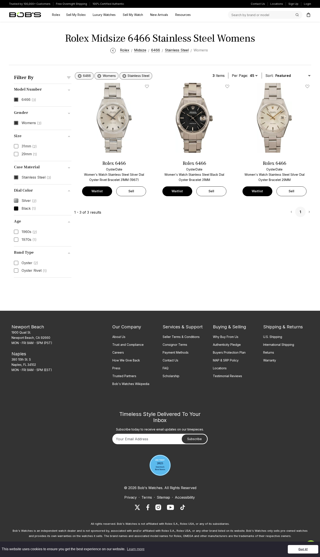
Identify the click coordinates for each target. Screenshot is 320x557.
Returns (268, 352)
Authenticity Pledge (227, 344)
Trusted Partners (124, 376)
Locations (276, 3)
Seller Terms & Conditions (181, 337)
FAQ (165, 368)
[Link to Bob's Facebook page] (147, 507)
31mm (29, 146)
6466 (29, 99)
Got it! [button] (303, 549)
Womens (32, 123)
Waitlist (97, 191)
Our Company (126, 326)
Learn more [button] (136, 549)
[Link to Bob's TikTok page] (182, 507)
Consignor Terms (175, 344)
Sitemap (163, 497)
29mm (29, 154)
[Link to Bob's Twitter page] (137, 507)
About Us (118, 337)
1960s (29, 232)
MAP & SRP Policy (226, 360)
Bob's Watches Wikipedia (130, 384)
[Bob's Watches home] (25, 14)
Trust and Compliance (128, 344)
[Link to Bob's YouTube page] (170, 507)
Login (307, 3)
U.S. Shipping (272, 337)
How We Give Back (126, 360)
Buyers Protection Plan (229, 352)
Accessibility (185, 497)
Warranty (269, 360)
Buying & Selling (229, 326)
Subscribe (194, 439)
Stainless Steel (36, 177)
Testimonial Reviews (227, 376)
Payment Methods (176, 352)
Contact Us (258, 3)
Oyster (30, 263)
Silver (29, 200)
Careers (118, 352)
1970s (29, 239)
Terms (146, 497)
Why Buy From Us (225, 337)
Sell (131, 191)
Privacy (130, 497)
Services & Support (183, 326)
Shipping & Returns (283, 326)
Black (29, 208)
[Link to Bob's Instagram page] (158, 507)
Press (116, 368)
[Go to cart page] (308, 14)
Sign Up (293, 3)
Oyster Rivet (34, 270)
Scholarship (171, 376)
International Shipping (278, 344)
